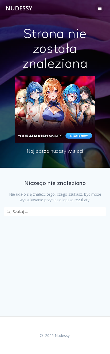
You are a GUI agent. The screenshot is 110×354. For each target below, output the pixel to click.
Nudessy (19, 8)
